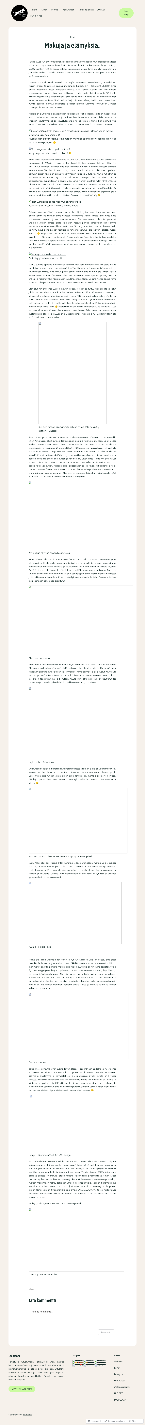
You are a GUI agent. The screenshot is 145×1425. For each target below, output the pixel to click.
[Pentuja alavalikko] (59, 9)
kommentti (106, 1332)
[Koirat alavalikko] (48, 9)
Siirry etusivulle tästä (22, 1389)
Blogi (72, 37)
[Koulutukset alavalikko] (75, 9)
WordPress (27, 1414)
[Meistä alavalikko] (38, 9)
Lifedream (14, 1355)
